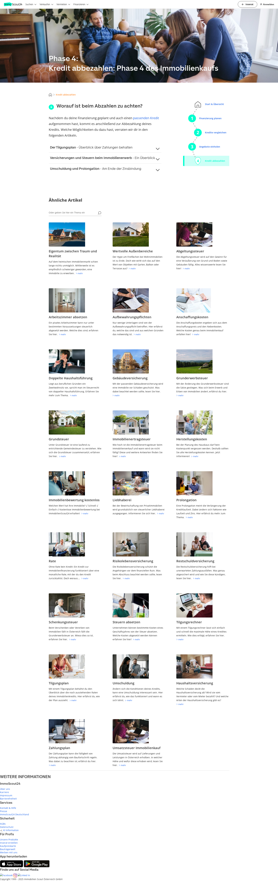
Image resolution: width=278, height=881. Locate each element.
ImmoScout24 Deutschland (14, 814)
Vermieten (61, 4)
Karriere (4, 792)
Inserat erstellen (9, 842)
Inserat (249, 4)
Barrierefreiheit (8, 798)
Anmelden (268, 4)
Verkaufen (45, 4)
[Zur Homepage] (13, 4)
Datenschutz (7, 826)
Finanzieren (79, 4)
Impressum (6, 795)
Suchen (29, 4)
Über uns (5, 788)
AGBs (3, 823)
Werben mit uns (8, 852)
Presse (3, 811)
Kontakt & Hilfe (8, 807)
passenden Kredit (146, 118)
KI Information (11, 830)
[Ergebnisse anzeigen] (100, 213)
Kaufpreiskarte (8, 845)
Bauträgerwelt (7, 849)
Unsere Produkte (9, 839)
